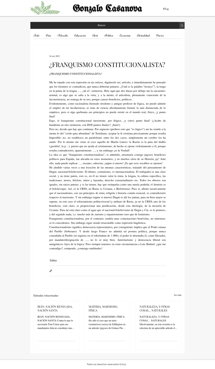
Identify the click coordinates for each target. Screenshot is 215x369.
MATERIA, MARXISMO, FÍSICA (103, 308)
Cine (48, 35)
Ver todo (177, 294)
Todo (37, 35)
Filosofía (62, 35)
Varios (160, 35)
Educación (80, 35)
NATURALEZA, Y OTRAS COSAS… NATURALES (155, 308)
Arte (95, 35)
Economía (124, 35)
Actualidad (143, 35)
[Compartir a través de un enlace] (50, 270)
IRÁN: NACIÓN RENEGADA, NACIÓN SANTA (55, 308)
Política (108, 35)
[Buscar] (182, 25)
